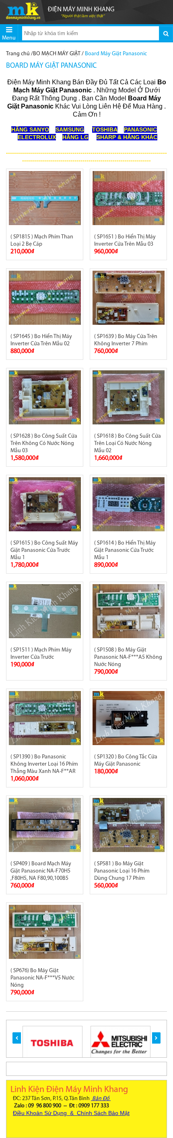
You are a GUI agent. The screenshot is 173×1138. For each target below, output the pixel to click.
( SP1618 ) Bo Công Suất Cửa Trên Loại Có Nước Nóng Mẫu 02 (127, 443)
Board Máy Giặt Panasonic (116, 54)
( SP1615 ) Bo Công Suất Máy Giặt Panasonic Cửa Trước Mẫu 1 (44, 550)
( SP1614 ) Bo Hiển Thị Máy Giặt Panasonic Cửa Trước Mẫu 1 (125, 550)
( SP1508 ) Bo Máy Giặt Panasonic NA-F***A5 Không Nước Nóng (128, 657)
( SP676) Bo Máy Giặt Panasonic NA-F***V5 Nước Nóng (42, 978)
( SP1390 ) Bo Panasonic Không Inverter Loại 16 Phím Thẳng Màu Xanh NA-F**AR (44, 764)
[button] (16, 1038)
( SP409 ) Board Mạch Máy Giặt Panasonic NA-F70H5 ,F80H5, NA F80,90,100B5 (40, 871)
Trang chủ (18, 54)
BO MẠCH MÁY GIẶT (56, 54)
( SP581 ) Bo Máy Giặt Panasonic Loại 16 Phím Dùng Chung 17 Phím (122, 871)
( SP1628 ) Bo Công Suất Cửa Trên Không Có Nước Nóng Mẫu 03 (43, 443)
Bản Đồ (101, 1099)
